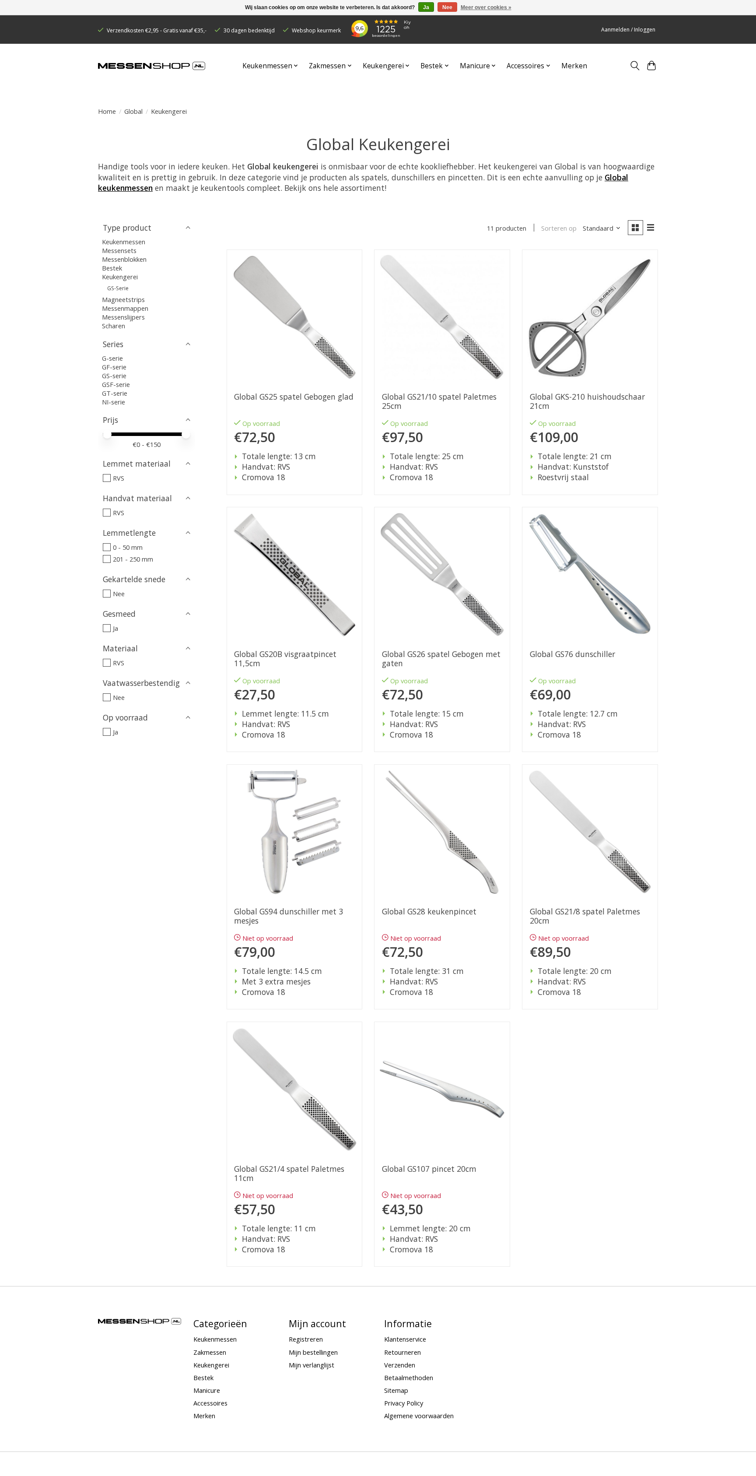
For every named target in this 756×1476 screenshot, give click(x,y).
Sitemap (396, 1390)
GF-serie (114, 366)
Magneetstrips (123, 299)
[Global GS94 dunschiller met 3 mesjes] (294, 832)
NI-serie (113, 401)
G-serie (112, 358)
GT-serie (114, 393)
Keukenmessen (123, 241)
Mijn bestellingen (313, 1352)
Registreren (306, 1339)
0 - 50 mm (128, 547)
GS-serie (114, 375)
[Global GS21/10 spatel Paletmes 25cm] (441, 317)
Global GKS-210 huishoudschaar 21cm (587, 401)
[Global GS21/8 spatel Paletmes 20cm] (589, 832)
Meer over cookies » (486, 7)
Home (107, 111)
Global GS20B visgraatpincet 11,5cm (285, 659)
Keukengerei (120, 276)
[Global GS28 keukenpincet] (441, 832)
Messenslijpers (123, 317)
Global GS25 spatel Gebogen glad (294, 396)
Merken (574, 65)
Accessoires (210, 1403)
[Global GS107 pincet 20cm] (441, 1089)
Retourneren (402, 1352)
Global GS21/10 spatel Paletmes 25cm (439, 401)
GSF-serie (116, 384)
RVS (118, 478)
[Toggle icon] (634, 66)
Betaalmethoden (408, 1377)
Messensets (119, 250)
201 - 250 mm (133, 559)
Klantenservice (405, 1339)
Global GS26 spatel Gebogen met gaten (441, 659)
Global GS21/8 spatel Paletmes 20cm (585, 916)
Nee (119, 593)
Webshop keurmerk (316, 30)
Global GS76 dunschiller (572, 654)
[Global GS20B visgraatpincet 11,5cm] (294, 574)
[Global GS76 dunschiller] (589, 574)
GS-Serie (118, 288)
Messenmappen (125, 308)
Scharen (113, 325)
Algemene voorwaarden (419, 1415)
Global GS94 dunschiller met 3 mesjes (288, 916)
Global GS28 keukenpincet (429, 911)
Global (133, 111)
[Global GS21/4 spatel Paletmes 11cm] (294, 1089)
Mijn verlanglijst (311, 1364)
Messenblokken (124, 259)
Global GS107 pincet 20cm (429, 1169)
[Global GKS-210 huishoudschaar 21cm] (589, 317)
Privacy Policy (403, 1403)
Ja (115, 628)
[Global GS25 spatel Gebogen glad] (294, 317)
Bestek (112, 268)
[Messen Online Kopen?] (151, 66)
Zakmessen (209, 1352)
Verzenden (399, 1364)
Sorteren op (559, 228)
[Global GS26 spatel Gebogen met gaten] (441, 574)
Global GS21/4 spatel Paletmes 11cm (289, 1173)
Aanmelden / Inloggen (628, 29)
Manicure (206, 1390)
